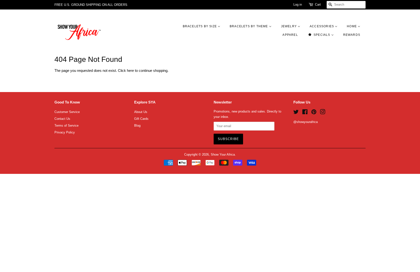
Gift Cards (141, 119)
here (130, 70)
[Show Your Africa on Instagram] (322, 113)
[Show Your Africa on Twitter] (296, 113)
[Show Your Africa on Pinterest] (313, 113)
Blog (137, 125)
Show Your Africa (223, 154)
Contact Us (62, 119)
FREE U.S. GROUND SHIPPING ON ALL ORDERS (90, 5)
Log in (297, 4)
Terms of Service (66, 125)
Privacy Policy (64, 132)
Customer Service (67, 112)
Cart (318, 4)
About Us (140, 112)
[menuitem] (204, 26)
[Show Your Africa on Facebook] (305, 113)
